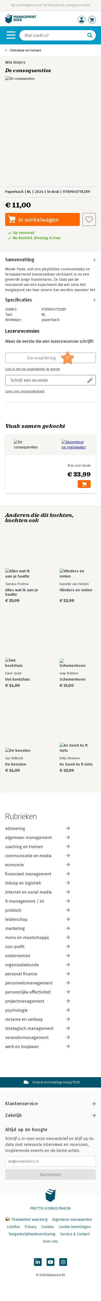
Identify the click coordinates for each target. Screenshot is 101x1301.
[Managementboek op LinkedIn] (38, 1262)
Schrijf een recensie (29, 380)
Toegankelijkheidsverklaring (31, 1234)
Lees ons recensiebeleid (24, 391)
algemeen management (28, 837)
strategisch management (29, 1028)
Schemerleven (72, 679)
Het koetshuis (17, 679)
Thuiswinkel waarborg (29, 1219)
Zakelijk (13, 1115)
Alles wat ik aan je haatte (21, 592)
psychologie (16, 1010)
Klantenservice (21, 1103)
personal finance (21, 973)
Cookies (47, 1227)
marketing (15, 928)
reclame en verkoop (24, 1019)
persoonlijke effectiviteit (28, 992)
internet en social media (28, 892)
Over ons (50, 1241)
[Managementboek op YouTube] (50, 1262)
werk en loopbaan (22, 1046)
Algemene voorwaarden (72, 1219)
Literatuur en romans (25, 50)
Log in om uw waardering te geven (32, 369)
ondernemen (17, 955)
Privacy (31, 1227)
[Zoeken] (89, 35)
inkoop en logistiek (23, 883)
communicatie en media (28, 855)
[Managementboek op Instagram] (63, 1262)
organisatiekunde (22, 964)
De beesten (15, 764)
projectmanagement (24, 1001)
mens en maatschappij (27, 937)
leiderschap (16, 919)
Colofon (13, 1227)
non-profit (15, 946)
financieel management (28, 873)
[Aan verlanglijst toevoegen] (89, 219)
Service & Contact (74, 1234)
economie (14, 864)
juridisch (13, 910)
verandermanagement (27, 1037)
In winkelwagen (38, 219)
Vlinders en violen (76, 590)
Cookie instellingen (75, 1227)
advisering (15, 828)
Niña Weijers (15, 62)
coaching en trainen (24, 846)
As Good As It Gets (76, 764)
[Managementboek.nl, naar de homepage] (20, 22)
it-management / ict (24, 901)
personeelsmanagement (29, 983)
